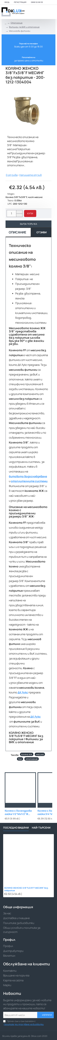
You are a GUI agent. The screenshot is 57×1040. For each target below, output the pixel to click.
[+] (19, 211)
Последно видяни (16, 827)
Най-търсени (41, 827)
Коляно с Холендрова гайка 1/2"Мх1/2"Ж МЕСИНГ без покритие (19, 812)
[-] (19, 215)
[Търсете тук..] (45, 12)
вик (20, 758)
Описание (17, 232)
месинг (40, 754)
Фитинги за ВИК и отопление (24, 27)
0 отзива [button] (12, 175)
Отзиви (41, 232)
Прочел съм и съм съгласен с (24, 1023)
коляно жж (26, 754)
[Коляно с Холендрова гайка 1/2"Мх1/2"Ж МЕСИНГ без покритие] (20, 788)
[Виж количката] (52, 12)
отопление (32, 758)
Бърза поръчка (28, 223)
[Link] (12, 12)
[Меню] (32, 12)
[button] (30, 213)
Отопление (16, 22)
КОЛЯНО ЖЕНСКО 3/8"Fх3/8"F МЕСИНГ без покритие (26, 889)
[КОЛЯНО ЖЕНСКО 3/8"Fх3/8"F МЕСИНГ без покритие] (28, 859)
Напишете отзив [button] (30, 175)
